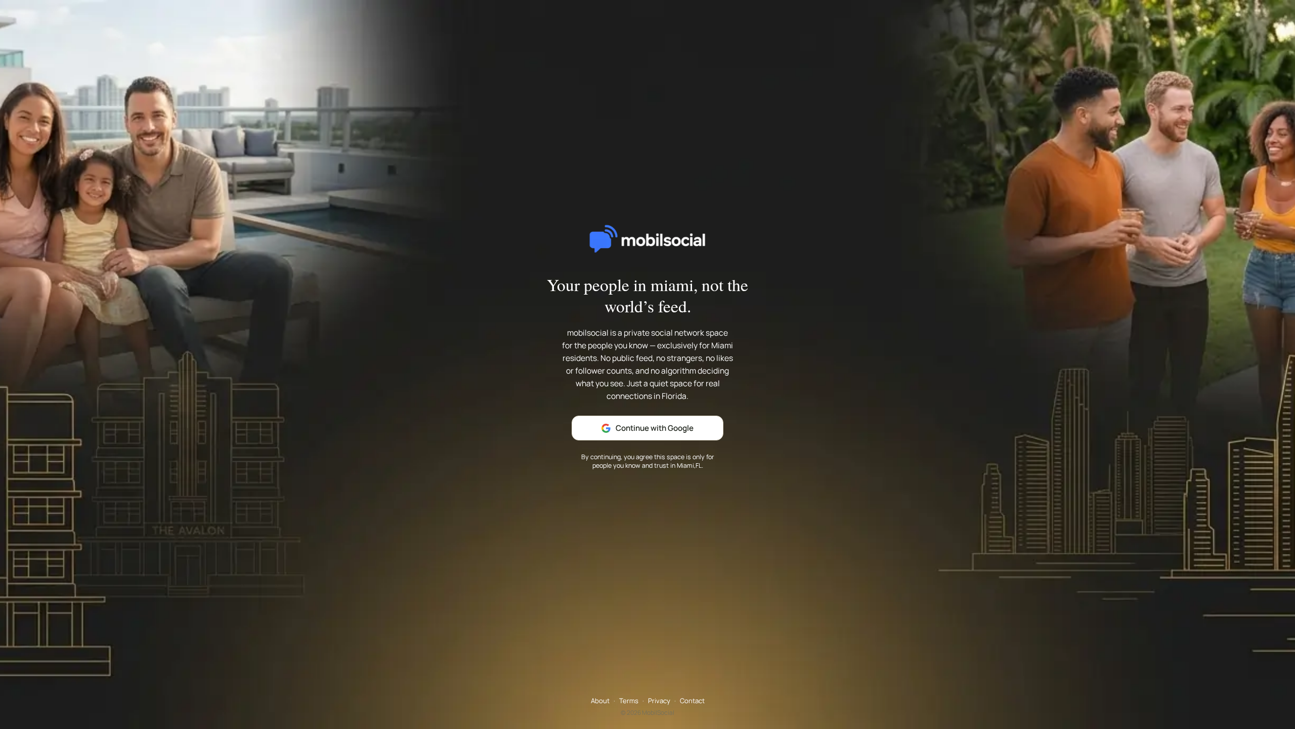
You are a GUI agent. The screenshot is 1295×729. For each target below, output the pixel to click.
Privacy (659, 700)
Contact (692, 700)
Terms (628, 700)
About (600, 700)
